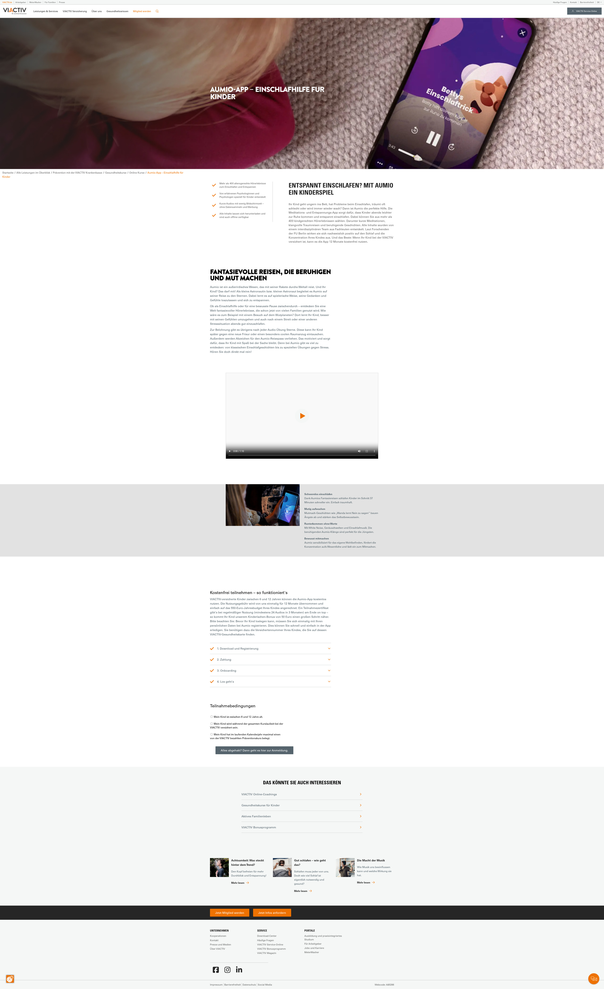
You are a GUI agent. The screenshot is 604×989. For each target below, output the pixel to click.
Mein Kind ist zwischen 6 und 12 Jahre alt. (238, 716)
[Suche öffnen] (157, 11)
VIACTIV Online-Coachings (259, 794)
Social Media (265, 984)
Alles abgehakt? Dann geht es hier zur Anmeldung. (254, 750)
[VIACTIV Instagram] (227, 971)
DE (598, 2)
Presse (62, 2)
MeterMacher (35, 2)
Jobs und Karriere (314, 948)
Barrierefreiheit (587, 2)
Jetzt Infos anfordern (272, 913)
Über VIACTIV (217, 948)
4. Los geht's (225, 681)
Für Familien (50, 2)
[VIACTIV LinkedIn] (239, 971)
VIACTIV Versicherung (75, 11)
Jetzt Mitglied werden (229, 913)
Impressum (216, 984)
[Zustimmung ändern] (10, 979)
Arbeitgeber (20, 2)
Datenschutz (249, 984)
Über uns (97, 11)
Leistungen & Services (45, 11)
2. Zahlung (224, 659)
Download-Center (267, 935)
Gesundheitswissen (117, 11)
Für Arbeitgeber (313, 943)
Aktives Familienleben (256, 816)
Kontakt (573, 2)
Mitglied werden (142, 11)
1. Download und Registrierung (237, 648)
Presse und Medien (220, 944)
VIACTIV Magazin (266, 953)
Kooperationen (218, 935)
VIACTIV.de (7, 2)
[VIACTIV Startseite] (14, 11)
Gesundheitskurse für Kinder (260, 805)
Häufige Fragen (560, 2)
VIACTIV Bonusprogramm (258, 827)
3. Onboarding (226, 670)
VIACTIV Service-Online (586, 11)
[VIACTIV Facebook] (215, 971)
